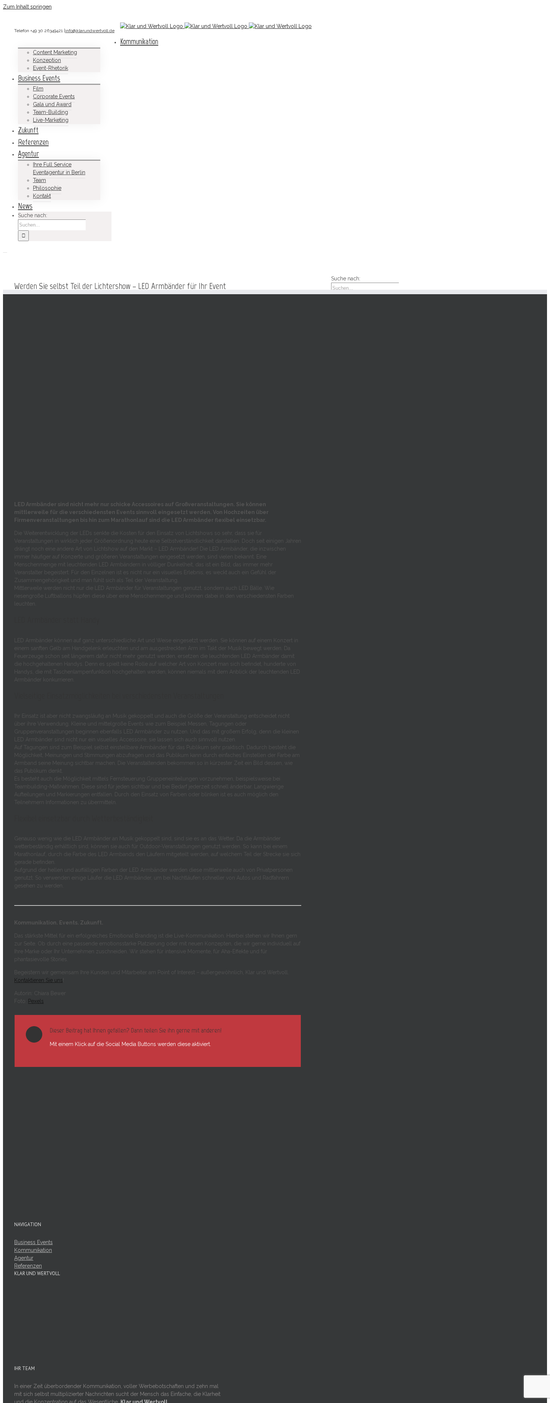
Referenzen (28, 1266)
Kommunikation (33, 1250)
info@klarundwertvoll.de (89, 30)
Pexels (36, 1001)
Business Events (33, 1242)
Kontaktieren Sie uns (38, 980)
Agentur (23, 1258)
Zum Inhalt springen (27, 7)
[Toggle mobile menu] (5, 250)
